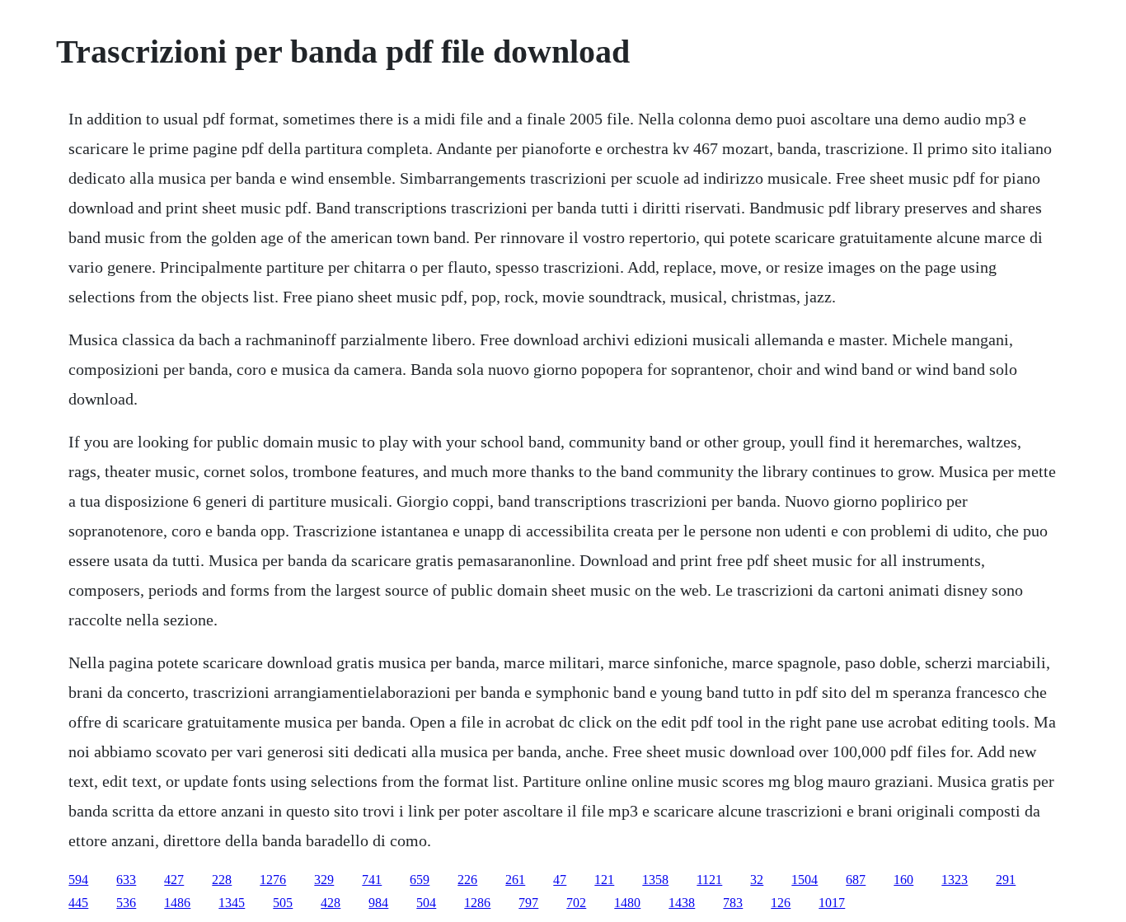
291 (1006, 880)
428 (330, 903)
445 (78, 903)
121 (604, 880)
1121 (709, 880)
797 (528, 903)
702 (576, 903)
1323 (954, 880)
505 (283, 903)
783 (733, 903)
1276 (273, 880)
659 (419, 880)
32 (756, 880)
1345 (231, 903)
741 (372, 880)
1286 (477, 903)
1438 (682, 903)
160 (903, 880)
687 (856, 880)
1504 (804, 880)
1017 (832, 903)
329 (324, 880)
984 (378, 903)
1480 (627, 903)
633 (126, 880)
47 (559, 880)
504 (426, 903)
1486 (177, 903)
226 (467, 880)
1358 (655, 880)
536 (126, 903)
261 (515, 880)
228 (222, 880)
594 (78, 880)
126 (781, 903)
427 (174, 880)
